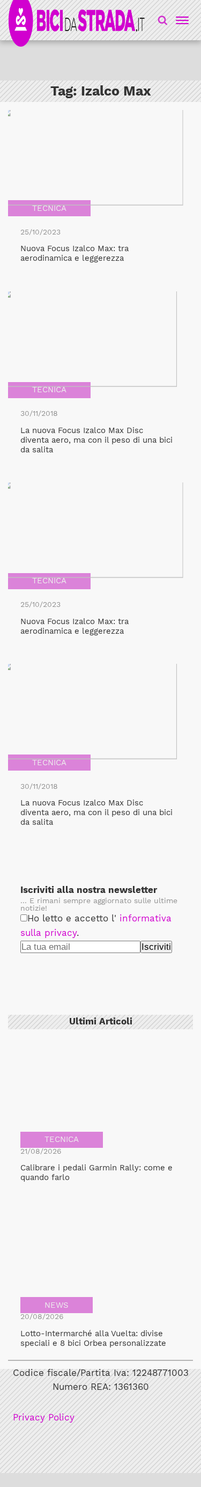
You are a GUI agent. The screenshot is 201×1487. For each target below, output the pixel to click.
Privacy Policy (44, 1417)
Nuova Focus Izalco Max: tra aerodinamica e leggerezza (74, 253)
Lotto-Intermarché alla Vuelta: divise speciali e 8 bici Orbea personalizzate (93, 1338)
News (56, 1305)
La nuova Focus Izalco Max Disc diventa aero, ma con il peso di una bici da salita (96, 440)
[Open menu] (180, 20)
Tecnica (49, 208)
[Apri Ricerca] (163, 20)
